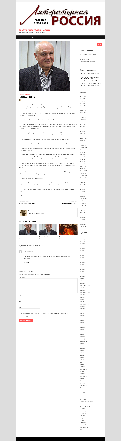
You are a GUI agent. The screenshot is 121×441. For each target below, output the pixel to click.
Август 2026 (83, 96)
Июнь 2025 (82, 129)
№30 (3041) (82, 315)
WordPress (49, 439)
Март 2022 (82, 219)
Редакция (33, 37)
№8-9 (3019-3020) (84, 376)
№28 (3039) (82, 308)
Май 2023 (82, 187)
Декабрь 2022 (83, 198)
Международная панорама (86, 401)
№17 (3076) (82, 269)
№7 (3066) (82, 371)
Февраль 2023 (83, 194)
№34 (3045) (82, 325)
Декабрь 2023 (83, 170)
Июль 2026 (82, 98)
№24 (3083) (82, 299)
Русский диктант (63, 237)
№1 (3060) (82, 239)
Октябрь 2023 (83, 175)
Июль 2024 (82, 154)
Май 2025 (82, 131)
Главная (22, 37)
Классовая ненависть (85, 390)
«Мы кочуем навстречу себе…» (87, 57)
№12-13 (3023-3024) (85, 253)
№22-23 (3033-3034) (85, 292)
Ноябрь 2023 (83, 173)
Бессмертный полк (84, 380)
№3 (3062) (82, 313)
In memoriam (83, 236)
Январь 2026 (83, 112)
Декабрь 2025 (83, 115)
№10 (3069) (82, 243)
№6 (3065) (82, 367)
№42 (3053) (82, 348)
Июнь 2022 (82, 212)
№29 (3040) (82, 311)
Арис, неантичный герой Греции (88, 54)
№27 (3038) (82, 306)
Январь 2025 (83, 140)
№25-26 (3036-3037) (85, 304)
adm (25, 99)
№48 (81, 362)
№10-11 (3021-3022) (85, 246)
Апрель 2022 (83, 217)
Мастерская (83, 399)
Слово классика (84, 427)
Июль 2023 (82, 182)
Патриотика (83, 415)
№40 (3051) (82, 343)
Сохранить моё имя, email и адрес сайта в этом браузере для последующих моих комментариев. (45, 313)
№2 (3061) (82, 278)
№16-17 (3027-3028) (85, 267)
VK (25, 1)
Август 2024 (83, 152)
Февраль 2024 (83, 166)
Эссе (81, 429)
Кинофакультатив (84, 387)
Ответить (26, 262)
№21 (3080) (82, 288)
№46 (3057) (82, 357)
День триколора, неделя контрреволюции (90, 74)
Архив (27, 37)
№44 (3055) (82, 353)
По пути (82, 418)
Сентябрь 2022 (83, 205)
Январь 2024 (83, 168)
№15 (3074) (82, 262)
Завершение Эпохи (84, 59)
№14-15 (82, 260)
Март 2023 (82, 191)
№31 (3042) (82, 318)
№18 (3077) (82, 271)
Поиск (81, 42)
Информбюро (83, 385)
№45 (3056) (82, 355)
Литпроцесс (83, 394)
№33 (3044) (21, 94)
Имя (20, 295)
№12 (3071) (82, 250)
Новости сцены (84, 411)
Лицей (81, 397)
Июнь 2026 (82, 101)
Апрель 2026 (83, 105)
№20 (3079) (82, 283)
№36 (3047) (82, 329)
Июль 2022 (82, 210)
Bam (54, 439)
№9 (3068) (82, 378)
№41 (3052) (82, 346)
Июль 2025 (82, 126)
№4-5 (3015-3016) (84, 341)
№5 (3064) (82, 364)
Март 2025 (82, 136)
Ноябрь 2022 (83, 201)
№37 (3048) (82, 332)
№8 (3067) (82, 374)
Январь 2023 (83, 196)
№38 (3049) (82, 334)
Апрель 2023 (83, 189)
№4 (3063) (82, 339)
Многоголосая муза (85, 406)
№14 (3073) (82, 257)
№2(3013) (82, 281)
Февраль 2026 (83, 110)
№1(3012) (82, 241)
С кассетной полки (84, 425)
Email (28, 1)
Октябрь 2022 (83, 203)
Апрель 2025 (83, 133)
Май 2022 (82, 215)
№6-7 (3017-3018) (84, 369)
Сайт (20, 307)
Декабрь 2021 (83, 226)
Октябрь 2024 (83, 147)
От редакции (27, 94)
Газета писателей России (35, 30)
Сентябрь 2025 (83, 122)
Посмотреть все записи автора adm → (36, 213)
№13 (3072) (82, 255)
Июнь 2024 (82, 157)
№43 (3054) (82, 350)
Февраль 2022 (83, 222)
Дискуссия (82, 383)
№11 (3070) (82, 248)
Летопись (82, 392)
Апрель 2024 (83, 161)
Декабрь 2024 (83, 143)
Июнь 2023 (82, 184)
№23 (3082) (82, 295)
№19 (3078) (82, 276)
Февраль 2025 (83, 138)
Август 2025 (83, 124)
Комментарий (22, 277)
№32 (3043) (82, 320)
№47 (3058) (82, 360)
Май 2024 (82, 159)
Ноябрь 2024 (83, 145)
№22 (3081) (82, 290)
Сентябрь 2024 (83, 150)
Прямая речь (83, 422)
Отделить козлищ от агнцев (26, 237)
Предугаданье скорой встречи (87, 61)
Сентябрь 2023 (83, 177)
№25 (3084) (82, 301)
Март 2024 (82, 164)
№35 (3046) (82, 327)
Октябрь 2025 (83, 119)
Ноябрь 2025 (83, 117)
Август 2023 (83, 180)
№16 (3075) (82, 264)
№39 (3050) (82, 336)
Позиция (82, 420)
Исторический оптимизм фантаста (88, 64)
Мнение (82, 404)
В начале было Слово (44, 237)
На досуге (82, 408)
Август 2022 (83, 208)
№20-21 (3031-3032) (85, 285)
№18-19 (82, 274)
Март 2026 (82, 108)
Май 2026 (82, 103)
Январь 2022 (83, 224)
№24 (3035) (82, 297)
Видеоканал (40, 37)
